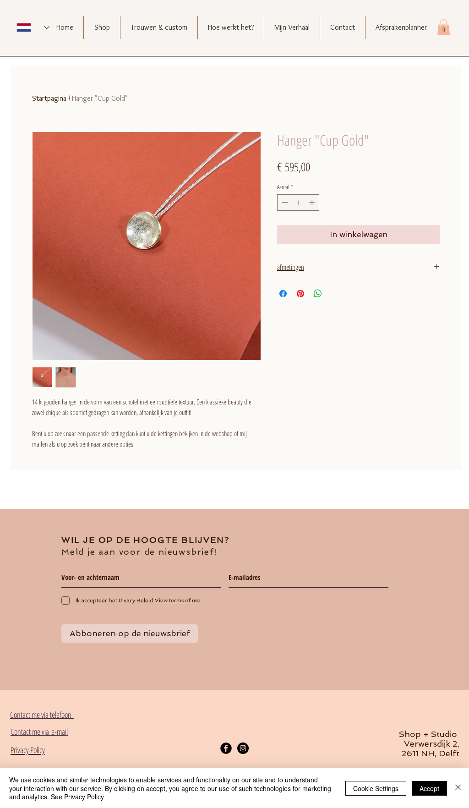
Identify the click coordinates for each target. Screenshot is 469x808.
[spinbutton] (298, 202)
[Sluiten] (458, 788)
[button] (443, 27)
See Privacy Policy (77, 796)
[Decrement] (283, 202)
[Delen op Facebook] (283, 293)
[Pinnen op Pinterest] (300, 293)
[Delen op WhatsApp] (317, 293)
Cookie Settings (375, 788)
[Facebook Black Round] (226, 748)
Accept (429, 788)
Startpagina (49, 98)
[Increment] (312, 202)
